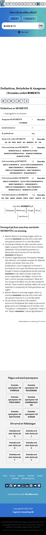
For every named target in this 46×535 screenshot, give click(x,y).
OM (40, 142)
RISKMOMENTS (30, 173)
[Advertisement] (23, 62)
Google (30, 210)
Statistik (30, 475)
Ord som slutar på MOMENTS (14, 161)
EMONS (19, 198)
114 (33, 195)
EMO (7, 198)
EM (2, 198)
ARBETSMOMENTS (16, 167)
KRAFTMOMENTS (34, 170)
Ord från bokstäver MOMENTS (15, 195)
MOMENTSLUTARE (30, 151)
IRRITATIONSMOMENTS (15, 170)
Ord (14, 18)
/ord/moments (33, 530)
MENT (19, 142)
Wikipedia (10, 210)
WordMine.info (31, 494)
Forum (12, 475)
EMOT (31, 198)
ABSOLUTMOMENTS (11, 165)
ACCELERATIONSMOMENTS (31, 165)
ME (9, 142)
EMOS (25, 198)
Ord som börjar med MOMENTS (15, 147)
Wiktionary (20, 210)
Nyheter (21, 475)
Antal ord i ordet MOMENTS (13, 139)
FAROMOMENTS (31, 167)
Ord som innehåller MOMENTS (15, 178)
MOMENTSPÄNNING (34, 153)
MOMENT (30, 142)
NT (36, 142)
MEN (14, 142)
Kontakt (15, 478)
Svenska (28, 18)
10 (33, 139)
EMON (12, 198)
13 (33, 161)
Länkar (40, 475)
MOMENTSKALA (15, 151)
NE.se (37, 210)
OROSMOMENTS (16, 173)
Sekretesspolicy (27, 478)
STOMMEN (23, 123)
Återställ (24, 32)
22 (33, 178)
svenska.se (23, 216)
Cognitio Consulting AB (23, 512)
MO (24, 142)
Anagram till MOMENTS (12, 119)
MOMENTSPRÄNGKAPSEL (14, 153)
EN (6, 142)
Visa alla (41, 119)
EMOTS (38, 198)
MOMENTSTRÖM (23, 156)
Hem (5, 475)
